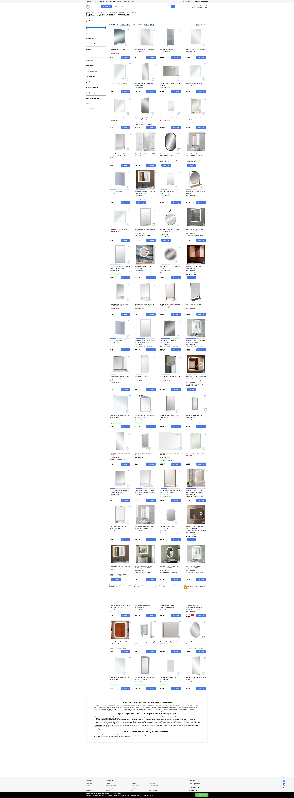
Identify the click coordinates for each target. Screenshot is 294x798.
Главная (88, 12)
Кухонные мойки (134, 785)
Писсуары (133, 788)
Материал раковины (92, 87)
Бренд (87, 33)
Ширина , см (89, 54)
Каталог (107, 6)
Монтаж (88, 49)
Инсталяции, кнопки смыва (113, 788)
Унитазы (108, 790)
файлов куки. (148, 796)
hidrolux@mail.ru (193, 790)
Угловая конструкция (92, 98)
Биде (131, 790)
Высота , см (89, 60)
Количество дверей (91, 71)
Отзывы (119, 1)
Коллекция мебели (91, 44)
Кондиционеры (153, 790)
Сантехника (95, 12)
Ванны (108, 783)
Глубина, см (89, 65)
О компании (89, 1)
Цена (88, 21)
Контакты (126, 1)
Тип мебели (89, 38)
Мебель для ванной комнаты (109, 12)
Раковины (133, 783)
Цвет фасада (90, 76)
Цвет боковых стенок (92, 82)
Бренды (133, 1)
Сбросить (91, 108)
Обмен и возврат (110, 1)
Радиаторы (152, 783)
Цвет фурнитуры (91, 93)
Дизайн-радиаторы (154, 785)
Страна (88, 103)
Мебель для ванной (111, 785)
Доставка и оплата (99, 1)
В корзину (125, 57)
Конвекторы (152, 788)
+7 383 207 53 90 (194, 787)
